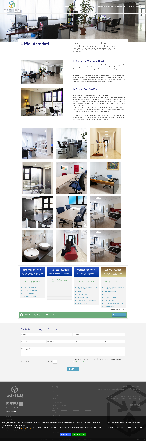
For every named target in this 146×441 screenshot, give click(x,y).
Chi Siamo (131, 6)
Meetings (94, 6)
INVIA (72, 369)
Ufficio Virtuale (68, 18)
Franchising (118, 6)
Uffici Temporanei (80, 18)
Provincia (50, 341)
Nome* (23, 334)
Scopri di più (118, 315)
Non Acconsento (79, 434)
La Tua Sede (58, 395)
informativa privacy (96, 358)
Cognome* (77, 334)
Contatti (139, 6)
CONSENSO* (79, 362)
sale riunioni (105, 115)
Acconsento (65, 434)
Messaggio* (25, 349)
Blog (124, 6)
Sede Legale (67, 14)
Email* (76, 341)
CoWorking (85, 6)
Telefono (103, 341)
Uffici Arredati (80, 14)
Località (24, 341)
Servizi (110, 6)
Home (56, 392)
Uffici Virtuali (59, 398)
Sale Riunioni (102, 6)
